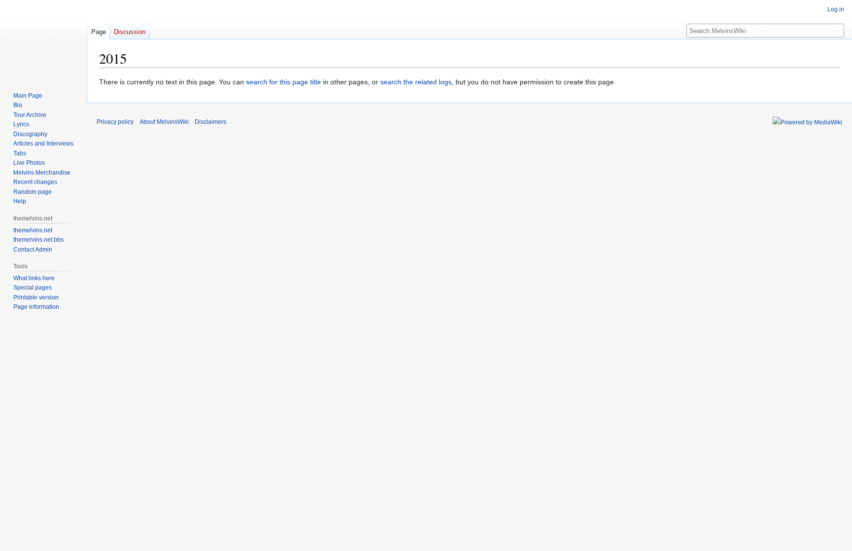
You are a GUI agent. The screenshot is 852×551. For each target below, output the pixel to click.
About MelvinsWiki (164, 121)
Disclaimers (210, 121)
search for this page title (283, 82)
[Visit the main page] (43, 39)
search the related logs (416, 82)
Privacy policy (115, 121)
